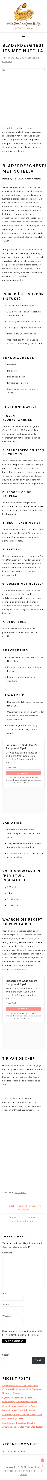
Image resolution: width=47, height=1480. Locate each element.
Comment (8, 1252)
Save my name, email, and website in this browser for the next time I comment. (22, 1333)
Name (6, 1293)
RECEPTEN (20, 1192)
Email (5, 1304)
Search (5, 1354)
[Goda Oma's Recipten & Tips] (23, 29)
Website (6, 1315)
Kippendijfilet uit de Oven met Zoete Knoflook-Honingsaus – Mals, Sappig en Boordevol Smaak (22, 1389)
